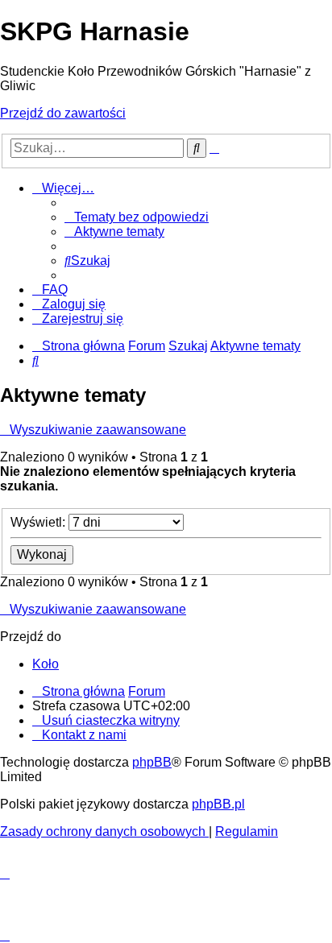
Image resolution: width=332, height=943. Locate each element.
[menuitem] (136, 217)
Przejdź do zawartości (63, 113)
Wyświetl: (39, 522)
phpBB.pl (218, 804)
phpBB (152, 762)
